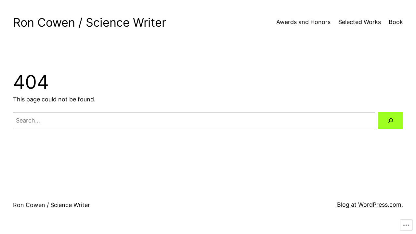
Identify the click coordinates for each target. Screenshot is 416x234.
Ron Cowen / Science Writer (89, 22)
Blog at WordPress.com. (370, 204)
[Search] (390, 120)
